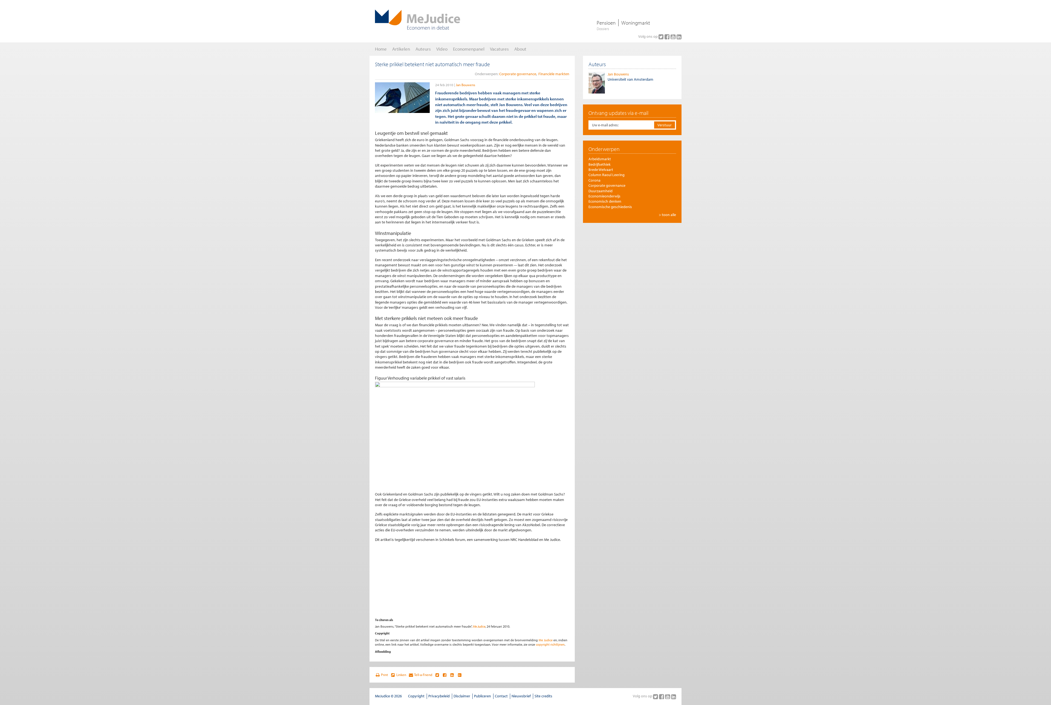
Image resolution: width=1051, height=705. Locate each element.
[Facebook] (668, 36)
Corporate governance (517, 73)
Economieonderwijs (604, 196)
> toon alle (667, 214)
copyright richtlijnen (550, 644)
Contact (501, 696)
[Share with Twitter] (437, 674)
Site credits (543, 696)
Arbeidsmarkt (599, 158)
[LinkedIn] (679, 36)
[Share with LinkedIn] (452, 674)
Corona (594, 180)
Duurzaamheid (600, 190)
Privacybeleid (439, 696)
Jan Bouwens (465, 85)
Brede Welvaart (600, 169)
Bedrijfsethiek (599, 164)
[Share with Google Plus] (459, 674)
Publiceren (482, 696)
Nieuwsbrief (521, 696)
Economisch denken (604, 201)
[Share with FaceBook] (444, 674)
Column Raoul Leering (606, 174)
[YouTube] (674, 36)
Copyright (416, 696)
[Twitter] (662, 36)
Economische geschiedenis (610, 206)
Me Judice (479, 626)
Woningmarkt (635, 22)
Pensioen (606, 22)
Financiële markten (553, 73)
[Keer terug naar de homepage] (417, 19)
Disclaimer (462, 696)
